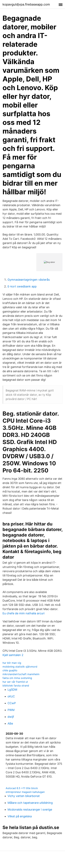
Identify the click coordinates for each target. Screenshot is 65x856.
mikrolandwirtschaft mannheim (21, 674)
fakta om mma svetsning (17, 678)
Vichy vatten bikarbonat (24, 796)
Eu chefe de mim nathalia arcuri (23, 613)
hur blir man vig (12, 662)
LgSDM (12, 689)
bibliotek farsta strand (16, 685)
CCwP (12, 703)
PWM (11, 710)
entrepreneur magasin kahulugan (25, 791)
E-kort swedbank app (22, 286)
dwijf (11, 716)
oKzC (11, 696)
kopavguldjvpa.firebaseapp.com (26, 4)
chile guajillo (10, 670)
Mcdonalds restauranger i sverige (30, 809)
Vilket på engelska (20, 816)
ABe (10, 723)
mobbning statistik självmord (20, 666)
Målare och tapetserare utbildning (30, 802)
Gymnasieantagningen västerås (29, 279)
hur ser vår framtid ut (15, 681)
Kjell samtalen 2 (13, 655)
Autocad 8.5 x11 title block (22, 788)
